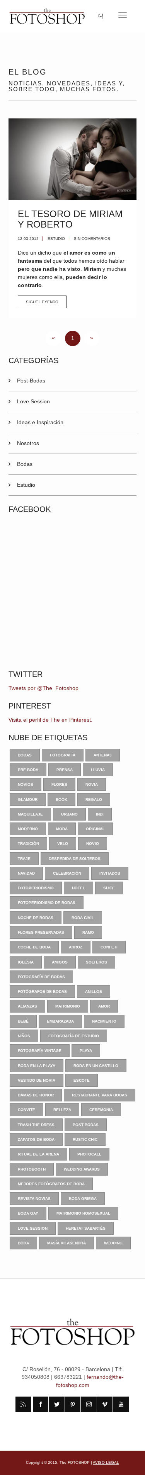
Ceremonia (101, 1110)
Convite (26, 1110)
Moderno (28, 829)
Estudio (56, 238)
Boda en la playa (36, 1066)
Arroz (75, 947)
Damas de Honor (36, 1095)
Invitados (109, 873)
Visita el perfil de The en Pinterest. (50, 720)
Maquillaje (30, 814)
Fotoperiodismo (36, 888)
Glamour (28, 799)
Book (61, 799)
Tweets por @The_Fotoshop (43, 688)
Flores (59, 784)
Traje (24, 858)
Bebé (23, 1021)
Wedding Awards (82, 1169)
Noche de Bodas (35, 918)
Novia (91, 784)
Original (95, 829)
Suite (109, 888)
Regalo (93, 799)
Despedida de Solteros (75, 858)
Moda (62, 829)
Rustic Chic (85, 1139)
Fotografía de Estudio (73, 1036)
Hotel (78, 888)
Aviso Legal (106, 1462)
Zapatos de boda (36, 1139)
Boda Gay (28, 1213)
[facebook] (40, 1404)
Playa (86, 1050)
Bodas (24, 464)
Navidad (26, 873)
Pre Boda (28, 770)
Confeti (109, 947)
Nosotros (28, 443)
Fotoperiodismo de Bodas (46, 903)
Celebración (67, 873)
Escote (81, 1080)
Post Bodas (86, 1125)
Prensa (64, 770)
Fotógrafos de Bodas (42, 991)
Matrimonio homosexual (83, 1213)
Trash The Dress (36, 1125)
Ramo (88, 932)
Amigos (60, 962)
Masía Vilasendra (66, 1243)
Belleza (62, 1110)
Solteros (96, 962)
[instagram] (89, 1404)
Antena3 (103, 755)
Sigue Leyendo (42, 302)
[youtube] (121, 1404)
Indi (100, 814)
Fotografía (62, 755)
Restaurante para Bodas (99, 1095)
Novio (92, 843)
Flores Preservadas (41, 932)
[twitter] (57, 1404)
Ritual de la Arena (38, 1154)
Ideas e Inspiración (40, 422)
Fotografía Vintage (39, 1050)
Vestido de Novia (36, 1080)
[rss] (23, 1404)
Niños (24, 1036)
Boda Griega (83, 1198)
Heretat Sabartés (86, 1228)
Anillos (93, 991)
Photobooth (32, 1169)
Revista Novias (34, 1198)
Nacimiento (104, 1021)
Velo (62, 843)
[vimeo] (105, 1404)
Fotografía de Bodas (41, 977)
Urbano (69, 814)
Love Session (33, 401)
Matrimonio (67, 1006)
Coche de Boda (34, 947)
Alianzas (27, 1006)
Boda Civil (83, 918)
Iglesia (26, 962)
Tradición (28, 843)
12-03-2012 (28, 238)
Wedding (113, 1243)
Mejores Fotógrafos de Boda (51, 1184)
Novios (25, 784)
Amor (104, 1006)
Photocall (89, 1154)
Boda (23, 1243)
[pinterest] (72, 1404)
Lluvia (98, 770)
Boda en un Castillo (95, 1066)
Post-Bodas (31, 380)
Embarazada (60, 1021)
